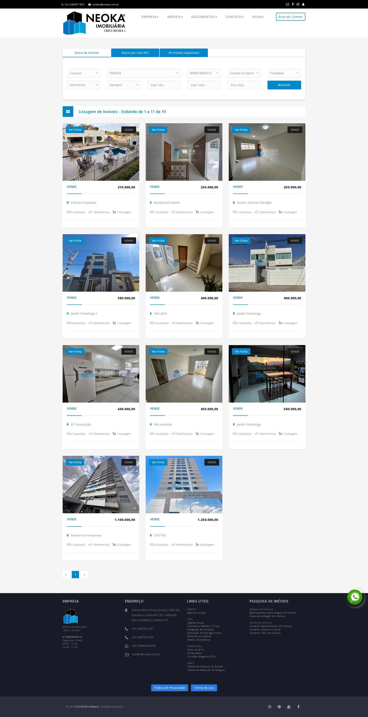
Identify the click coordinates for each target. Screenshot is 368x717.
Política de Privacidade (169, 688)
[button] (83, 73)
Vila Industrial (163, 424)
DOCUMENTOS (203, 17)
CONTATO (234, 17)
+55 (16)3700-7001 (143, 637)
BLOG (257, 17)
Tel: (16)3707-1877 (74, 4)
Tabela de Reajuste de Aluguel (206, 669)
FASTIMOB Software (87, 706)
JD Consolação (81, 424)
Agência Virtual (196, 612)
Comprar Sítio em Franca (265, 632)
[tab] (87, 53)
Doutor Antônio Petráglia (254, 203)
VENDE (72, 187)
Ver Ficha (75, 130)
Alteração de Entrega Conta (204, 632)
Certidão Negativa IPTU (201, 656)
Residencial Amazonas (86, 535)
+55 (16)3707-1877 (143, 629)
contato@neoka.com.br (105, 4)
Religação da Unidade (200, 629)
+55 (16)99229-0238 (143, 646)
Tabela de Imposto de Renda (205, 666)
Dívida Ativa (194, 653)
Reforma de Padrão (199, 636)
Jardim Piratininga (249, 313)
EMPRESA (149, 17)
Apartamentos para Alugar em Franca (273, 612)
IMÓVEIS (174, 17)
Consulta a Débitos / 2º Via (203, 626)
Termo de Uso (204, 688)
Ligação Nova (195, 622)
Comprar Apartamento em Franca (271, 626)
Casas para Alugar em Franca (267, 616)
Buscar (284, 85)
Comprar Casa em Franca (265, 629)
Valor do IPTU (195, 649)
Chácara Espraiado (83, 203)
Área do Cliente (291, 17)
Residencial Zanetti (167, 203)
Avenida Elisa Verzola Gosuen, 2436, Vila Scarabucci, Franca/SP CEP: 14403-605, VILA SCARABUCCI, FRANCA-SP (156, 615)
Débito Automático (199, 639)
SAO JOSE (160, 313)
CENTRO (160, 535)
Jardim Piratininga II (84, 313)
